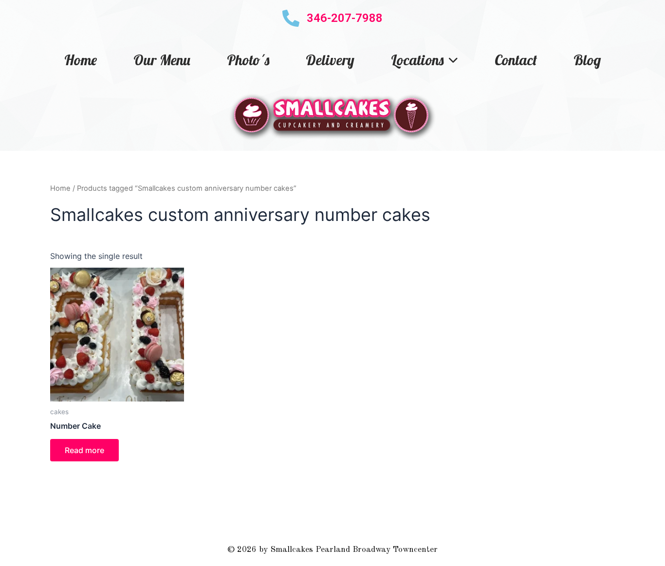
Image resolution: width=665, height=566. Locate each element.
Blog (587, 60)
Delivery (330, 60)
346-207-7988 (345, 18)
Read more (84, 450)
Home (80, 60)
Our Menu (161, 60)
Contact (516, 60)
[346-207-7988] (290, 18)
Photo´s (248, 60)
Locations (417, 60)
